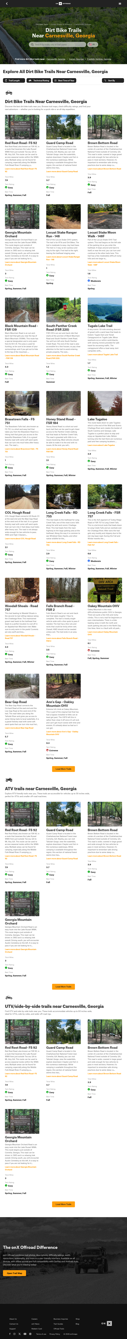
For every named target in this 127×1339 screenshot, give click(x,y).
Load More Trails (63, 769)
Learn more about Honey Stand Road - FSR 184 (63, 434)
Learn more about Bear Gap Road (22, 717)
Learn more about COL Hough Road (22, 527)
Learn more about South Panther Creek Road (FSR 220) (63, 341)
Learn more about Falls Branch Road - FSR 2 (63, 622)
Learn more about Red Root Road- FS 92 (22, 156)
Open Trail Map (14, 1273)
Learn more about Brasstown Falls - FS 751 (22, 434)
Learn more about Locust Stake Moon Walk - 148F (105, 247)
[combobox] (59, 44)
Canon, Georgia (76, 59)
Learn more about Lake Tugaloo (105, 434)
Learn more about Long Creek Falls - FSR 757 (105, 527)
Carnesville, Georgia (56, 59)
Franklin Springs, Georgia (99, 59)
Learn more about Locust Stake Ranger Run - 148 (63, 247)
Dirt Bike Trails (42, 24)
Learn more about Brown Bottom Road (105, 156)
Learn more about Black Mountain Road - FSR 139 (22, 341)
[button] (14, 80)
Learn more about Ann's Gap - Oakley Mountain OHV (63, 717)
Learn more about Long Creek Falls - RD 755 (63, 527)
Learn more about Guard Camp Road (63, 156)
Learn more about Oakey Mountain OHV (105, 622)
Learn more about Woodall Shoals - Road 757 (22, 622)
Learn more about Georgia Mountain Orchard (22, 247)
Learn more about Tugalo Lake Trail (105, 341)
